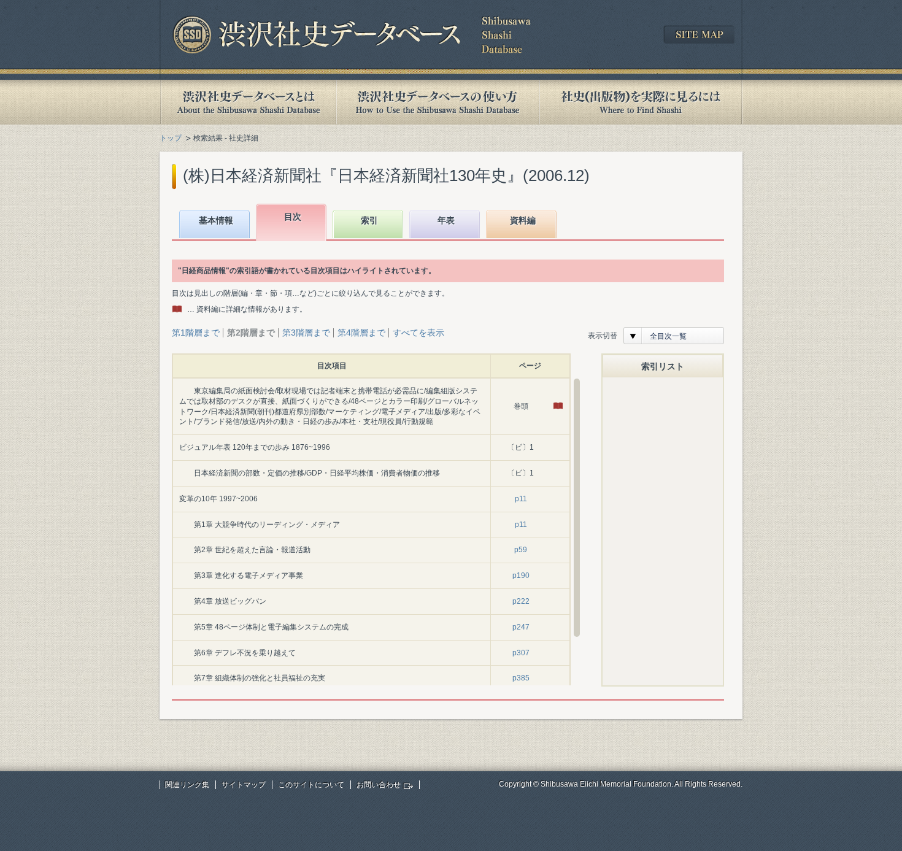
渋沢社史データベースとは (248, 102)
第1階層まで (196, 332)
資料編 (523, 220)
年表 (446, 220)
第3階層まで (306, 332)
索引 (369, 220)
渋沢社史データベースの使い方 (437, 102)
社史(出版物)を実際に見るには (640, 102)
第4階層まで (361, 332)
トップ (171, 138)
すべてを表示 (418, 332)
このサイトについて (311, 784)
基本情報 (216, 220)
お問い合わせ (379, 784)
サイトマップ (244, 784)
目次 (292, 216)
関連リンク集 (187, 784)
